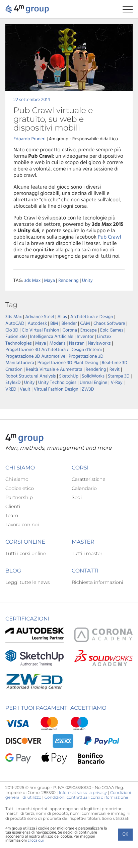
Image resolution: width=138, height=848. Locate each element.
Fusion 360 (16, 337)
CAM (85, 324)
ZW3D (88, 389)
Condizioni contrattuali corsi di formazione (86, 797)
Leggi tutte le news (27, 582)
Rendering (68, 281)
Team (11, 515)
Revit (115, 369)
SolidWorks (93, 376)
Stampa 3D (119, 376)
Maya (49, 281)
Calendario (84, 488)
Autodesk (37, 324)
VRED (10, 389)
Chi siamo (16, 479)
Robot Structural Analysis (30, 376)
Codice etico (19, 488)
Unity (87, 281)
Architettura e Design (91, 317)
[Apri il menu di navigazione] (130, 9)
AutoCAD (14, 324)
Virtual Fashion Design (56, 389)
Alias (62, 317)
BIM (54, 324)
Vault (25, 389)
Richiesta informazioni (97, 582)
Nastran (76, 343)
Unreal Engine (93, 383)
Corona (70, 330)
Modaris (58, 343)
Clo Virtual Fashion (40, 330)
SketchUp (69, 376)
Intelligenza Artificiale (51, 337)
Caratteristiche (89, 479)
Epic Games (111, 330)
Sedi (77, 497)
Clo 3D (11, 330)
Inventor (85, 337)
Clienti (12, 506)
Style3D (13, 383)
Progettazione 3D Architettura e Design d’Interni (53, 350)
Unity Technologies (57, 383)
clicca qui (36, 840)
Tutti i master (87, 553)
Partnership (19, 497)
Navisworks (99, 343)
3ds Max (32, 281)
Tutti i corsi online (25, 553)
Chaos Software (109, 324)
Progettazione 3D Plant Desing (68, 363)
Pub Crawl (109, 237)
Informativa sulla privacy (83, 792)
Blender (69, 324)
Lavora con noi (22, 524)
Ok (125, 834)
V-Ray (116, 383)
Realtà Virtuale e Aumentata (54, 369)
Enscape (88, 330)
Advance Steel (39, 317)
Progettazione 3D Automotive (35, 356)
